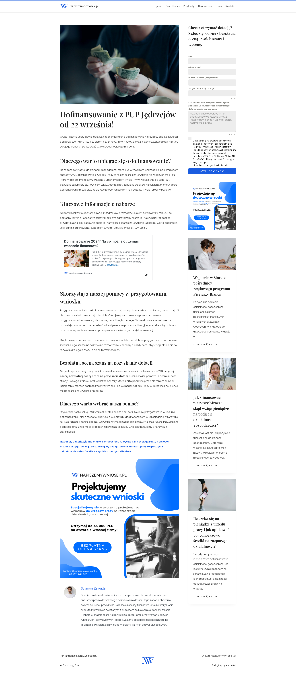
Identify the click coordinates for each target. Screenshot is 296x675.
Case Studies (173, 6)
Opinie (158, 6)
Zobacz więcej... (205, 344)
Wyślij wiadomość (212, 171)
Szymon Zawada (93, 588)
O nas (219, 6)
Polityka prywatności (224, 665)
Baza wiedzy (205, 6)
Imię (190, 56)
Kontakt (229, 6)
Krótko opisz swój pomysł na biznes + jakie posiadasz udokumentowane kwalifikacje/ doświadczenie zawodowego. (209, 106)
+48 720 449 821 (69, 665)
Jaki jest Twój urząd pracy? (201, 88)
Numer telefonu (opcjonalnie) (203, 78)
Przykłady (188, 6)
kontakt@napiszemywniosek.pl (78, 655)
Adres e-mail (195, 67)
